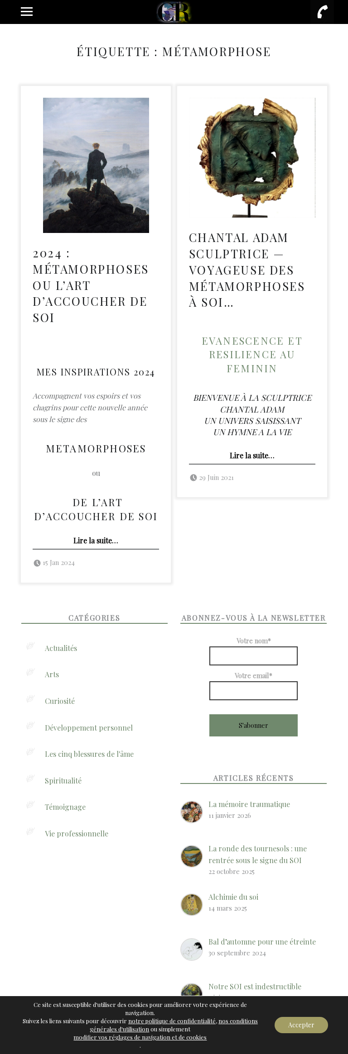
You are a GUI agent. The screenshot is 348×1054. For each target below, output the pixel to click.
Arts (52, 674)
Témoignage (65, 807)
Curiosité (60, 701)
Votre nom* (254, 640)
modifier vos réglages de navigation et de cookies (140, 1037)
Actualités (61, 648)
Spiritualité (63, 780)
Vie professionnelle (76, 833)
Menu (26, 12)
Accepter (301, 1025)
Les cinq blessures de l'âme (89, 754)
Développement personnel (89, 727)
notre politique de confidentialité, (172, 1021)
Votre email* (253, 675)
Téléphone (322, 12)
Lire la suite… (95, 540)
